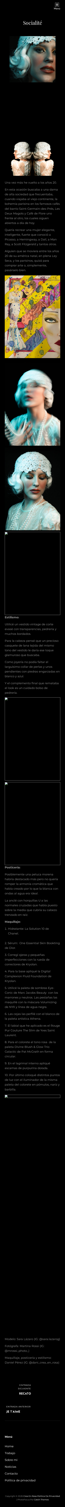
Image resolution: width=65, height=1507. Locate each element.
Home (9, 1446)
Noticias (10, 1467)
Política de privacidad (20, 1480)
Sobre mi (11, 1460)
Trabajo (10, 1453)
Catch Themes (41, 1499)
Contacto (11, 1473)
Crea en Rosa (30, 1496)
